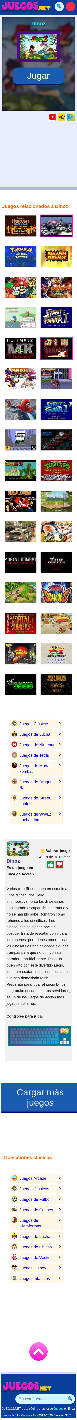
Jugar (38, 76)
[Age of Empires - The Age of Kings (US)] (20, 595)
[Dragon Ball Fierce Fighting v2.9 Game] (56, 534)
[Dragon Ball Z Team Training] (20, 473)
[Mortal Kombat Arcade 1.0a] (20, 504)
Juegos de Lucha (34, 734)
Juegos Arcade (32, 1178)
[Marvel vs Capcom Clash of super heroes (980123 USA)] (56, 290)
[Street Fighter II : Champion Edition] (56, 320)
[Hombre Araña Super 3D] (20, 412)
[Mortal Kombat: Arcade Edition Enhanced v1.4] (20, 626)
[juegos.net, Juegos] (26, 6)
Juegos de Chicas (35, 1247)
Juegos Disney (32, 1268)
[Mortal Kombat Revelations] (20, 565)
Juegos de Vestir (34, 1257)
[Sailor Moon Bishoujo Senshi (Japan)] (56, 381)
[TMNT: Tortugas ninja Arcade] (56, 473)
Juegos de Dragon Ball (36, 785)
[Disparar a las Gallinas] (56, 626)
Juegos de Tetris (34, 755)
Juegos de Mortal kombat (34, 768)
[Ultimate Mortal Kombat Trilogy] (20, 351)
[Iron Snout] (56, 504)
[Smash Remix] (56, 259)
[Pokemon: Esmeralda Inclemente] (20, 320)
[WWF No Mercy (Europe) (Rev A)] (56, 565)
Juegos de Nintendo (37, 744)
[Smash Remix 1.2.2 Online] (20, 290)
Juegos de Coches (36, 1210)
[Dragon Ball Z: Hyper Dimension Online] (56, 656)
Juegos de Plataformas (30, 1223)
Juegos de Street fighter (34, 801)
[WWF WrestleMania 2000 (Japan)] (20, 687)
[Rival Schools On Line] (56, 595)
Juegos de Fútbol (34, 1199)
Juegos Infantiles (34, 1278)
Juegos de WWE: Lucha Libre (35, 817)
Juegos (58, 1408)
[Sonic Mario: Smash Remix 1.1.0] (56, 442)
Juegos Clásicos (34, 723)
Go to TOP (38, 1351)
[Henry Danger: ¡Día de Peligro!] (20, 656)
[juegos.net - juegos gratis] (27, 1386)
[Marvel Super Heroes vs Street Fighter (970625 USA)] (20, 381)
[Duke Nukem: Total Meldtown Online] (56, 687)
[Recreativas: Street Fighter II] (56, 412)
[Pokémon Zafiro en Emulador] (20, 259)
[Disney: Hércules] (20, 228)
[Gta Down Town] (20, 534)
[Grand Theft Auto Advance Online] (20, 442)
